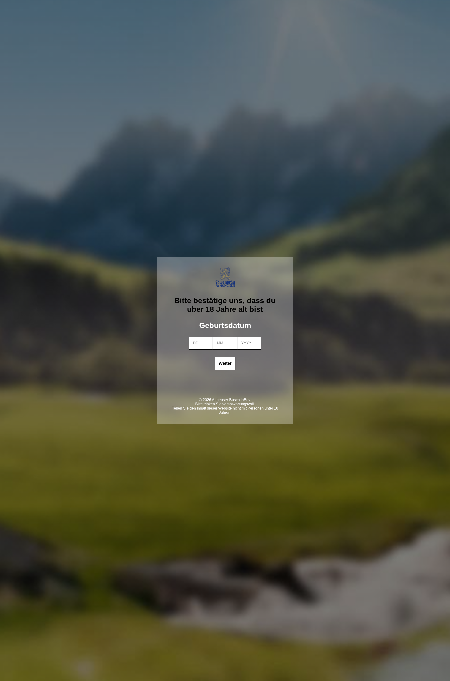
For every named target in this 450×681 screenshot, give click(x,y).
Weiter (225, 363)
